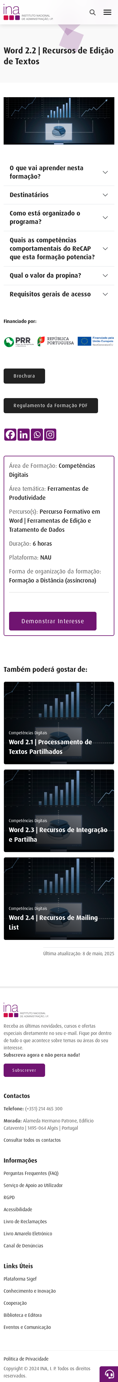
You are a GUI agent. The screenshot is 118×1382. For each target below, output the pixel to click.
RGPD (9, 1197)
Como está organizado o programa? (45, 217)
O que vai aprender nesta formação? (47, 172)
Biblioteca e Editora (23, 1315)
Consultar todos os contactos (32, 1140)
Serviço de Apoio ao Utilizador (33, 1185)
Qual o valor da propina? (45, 275)
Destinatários (29, 195)
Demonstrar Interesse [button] (52, 621)
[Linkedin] (24, 435)
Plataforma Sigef (20, 1279)
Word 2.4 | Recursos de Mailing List (53, 923)
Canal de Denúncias (23, 1246)
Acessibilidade (18, 1209)
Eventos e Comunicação (27, 1327)
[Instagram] (50, 435)
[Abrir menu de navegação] (107, 12)
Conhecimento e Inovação (30, 1291)
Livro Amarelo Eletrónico (28, 1233)
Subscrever (24, 1070)
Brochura (24, 376)
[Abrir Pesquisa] (92, 12)
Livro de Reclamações (25, 1221)
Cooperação (15, 1303)
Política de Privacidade (26, 1359)
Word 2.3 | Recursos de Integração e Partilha (58, 835)
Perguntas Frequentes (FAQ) (31, 1173)
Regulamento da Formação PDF (51, 405)
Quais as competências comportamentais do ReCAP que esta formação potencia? (52, 248)
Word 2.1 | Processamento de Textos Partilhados (50, 747)
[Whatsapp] (37, 435)
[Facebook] (10, 435)
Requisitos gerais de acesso (50, 294)
